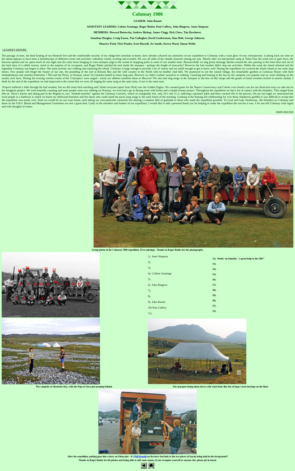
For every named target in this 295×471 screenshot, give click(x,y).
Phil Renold (140, 456)
